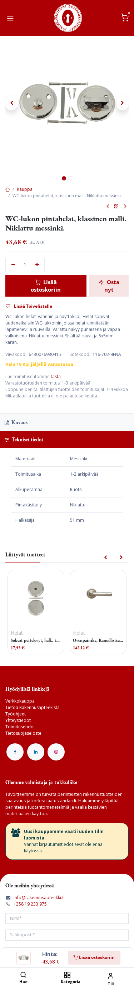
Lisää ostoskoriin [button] (46, 285)
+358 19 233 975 (30, 904)
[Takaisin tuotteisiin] (116, 206)
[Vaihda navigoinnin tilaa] (10, 18)
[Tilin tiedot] (110, 975)
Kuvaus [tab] (19, 422)
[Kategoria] (67, 975)
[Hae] (23, 975)
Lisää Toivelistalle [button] (32, 306)
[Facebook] (15, 751)
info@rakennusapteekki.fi (39, 898)
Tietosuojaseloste (23, 733)
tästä (56, 376)
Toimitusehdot (20, 727)
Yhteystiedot (18, 720)
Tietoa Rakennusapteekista (32, 707)
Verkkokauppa (20, 701)
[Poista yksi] (13, 265)
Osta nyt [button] (111, 285)
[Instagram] (56, 751)
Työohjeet (15, 714)
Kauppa (25, 189)
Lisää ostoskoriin (96, 957)
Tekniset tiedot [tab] (26, 439)
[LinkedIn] (35, 751)
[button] (11, 103)
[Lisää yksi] (37, 265)
